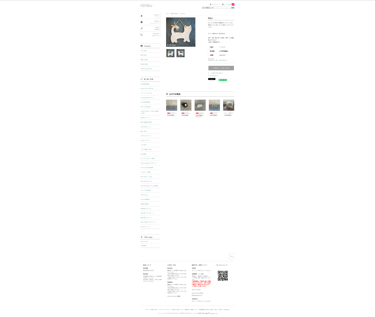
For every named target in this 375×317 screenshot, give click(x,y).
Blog (215, 309)
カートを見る (228, 4)
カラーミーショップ (161, 313)
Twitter (220, 309)
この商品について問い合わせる (221, 68)
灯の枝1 (215, 113)
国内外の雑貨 (174, 13)
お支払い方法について (178, 309)
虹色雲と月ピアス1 (189, 113)
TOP (167, 13)
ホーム (147, 309)
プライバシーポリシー (165, 309)
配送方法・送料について (191, 309)
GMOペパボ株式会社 (180, 313)
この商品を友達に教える (216, 73)
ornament (182, 13)
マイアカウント (216, 4)
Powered (196, 313)
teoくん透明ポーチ (229, 113)
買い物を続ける (214, 75)
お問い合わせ (154, 309)
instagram (226, 309)
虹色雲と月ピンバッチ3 (205, 113)
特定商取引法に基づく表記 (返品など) (218, 60)
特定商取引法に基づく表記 (206, 309)
